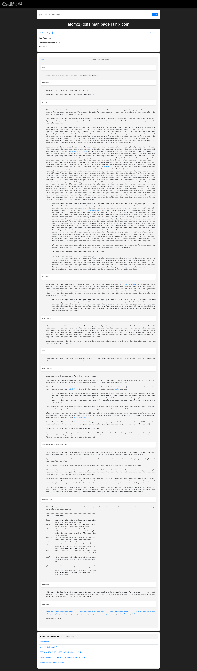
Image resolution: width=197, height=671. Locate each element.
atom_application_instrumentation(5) (60, 611)
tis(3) (117, 389)
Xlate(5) (135, 614)
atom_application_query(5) (120, 611)
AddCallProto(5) (79, 417)
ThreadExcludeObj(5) (93, 210)
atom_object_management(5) (78, 614)
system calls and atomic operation (52, 663)
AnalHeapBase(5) (124, 614)
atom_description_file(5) (77, 151)
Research (153, 33)
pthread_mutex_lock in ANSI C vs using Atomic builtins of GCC (63, 657)
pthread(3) (130, 398)
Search (155, 14)
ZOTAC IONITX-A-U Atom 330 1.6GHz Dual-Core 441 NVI (61, 652)
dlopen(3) (107, 166)
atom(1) (43, 60)
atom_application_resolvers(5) (148, 611)
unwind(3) (71, 389)
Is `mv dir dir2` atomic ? (48, 647)
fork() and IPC (45, 642)
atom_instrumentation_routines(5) (103, 614)
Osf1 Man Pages (45, 33)
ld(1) (125, 284)
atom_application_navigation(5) (92, 611)
